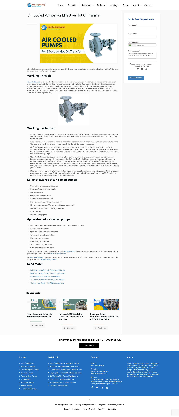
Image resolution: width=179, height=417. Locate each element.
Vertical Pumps (26, 386)
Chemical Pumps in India (59, 386)
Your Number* (133, 43)
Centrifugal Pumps (27, 363)
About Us (101, 409)
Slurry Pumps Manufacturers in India (63, 382)
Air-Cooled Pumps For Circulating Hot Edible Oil (47, 280)
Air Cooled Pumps (27, 382)
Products (75, 409)
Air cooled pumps (33, 82)
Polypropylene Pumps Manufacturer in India (65, 373)
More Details (89, 346)
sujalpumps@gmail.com (48, 260)
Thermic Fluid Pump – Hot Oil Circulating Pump (47, 283)
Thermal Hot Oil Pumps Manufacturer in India (66, 370)
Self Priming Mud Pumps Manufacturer (64, 376)
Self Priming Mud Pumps (30, 370)
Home (66, 409)
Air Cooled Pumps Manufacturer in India (64, 366)
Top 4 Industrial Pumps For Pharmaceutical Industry (40, 315)
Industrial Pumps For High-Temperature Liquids (47, 270)
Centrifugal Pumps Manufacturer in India (64, 363)
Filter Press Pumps (28, 366)
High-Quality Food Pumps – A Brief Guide (45, 277)
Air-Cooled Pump (36, 257)
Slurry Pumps (25, 379)
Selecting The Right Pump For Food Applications (47, 273)
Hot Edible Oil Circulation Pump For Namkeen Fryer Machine (71, 316)
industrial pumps (69, 251)
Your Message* (134, 51)
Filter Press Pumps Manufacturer (62, 379)
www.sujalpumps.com (58, 254)
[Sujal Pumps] (36, 5)
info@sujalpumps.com (99, 373)
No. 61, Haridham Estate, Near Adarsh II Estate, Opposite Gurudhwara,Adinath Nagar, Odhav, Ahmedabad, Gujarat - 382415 (106, 381)
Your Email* (132, 34)
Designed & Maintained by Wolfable (111, 405)
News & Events (88, 409)
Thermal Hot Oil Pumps (29, 389)
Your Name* (132, 25)
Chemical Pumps (27, 373)
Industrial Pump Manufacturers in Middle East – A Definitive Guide (104, 316)
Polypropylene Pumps (29, 376)
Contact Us (112, 409)
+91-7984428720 (110, 339)
